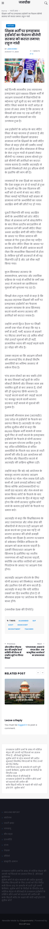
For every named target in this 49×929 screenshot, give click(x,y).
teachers (29, 629)
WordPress (24, 923)
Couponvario (26, 920)
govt (10, 625)
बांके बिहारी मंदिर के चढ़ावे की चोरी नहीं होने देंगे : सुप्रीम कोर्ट (24, 786)
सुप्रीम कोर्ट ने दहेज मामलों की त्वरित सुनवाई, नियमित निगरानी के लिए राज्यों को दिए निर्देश (24, 697)
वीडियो (7, 856)
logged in (22, 724)
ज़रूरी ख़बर (10, 26)
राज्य (6, 845)
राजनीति (8, 839)
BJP (34, 621)
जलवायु (7, 828)
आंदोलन (7, 817)
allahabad (23, 621)
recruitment (14, 629)
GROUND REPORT (12, 812)
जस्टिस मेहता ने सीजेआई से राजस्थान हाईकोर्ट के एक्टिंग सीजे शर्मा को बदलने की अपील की (23, 779)
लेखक (7, 850)
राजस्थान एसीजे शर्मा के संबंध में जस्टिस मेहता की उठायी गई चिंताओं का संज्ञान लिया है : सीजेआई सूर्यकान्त (24, 752)
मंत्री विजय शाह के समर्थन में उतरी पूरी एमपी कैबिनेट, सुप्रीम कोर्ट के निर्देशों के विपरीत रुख (24, 770)
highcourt (23, 625)
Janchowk (12, 49)
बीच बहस (8, 834)
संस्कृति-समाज (11, 861)
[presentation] (38, 673)
